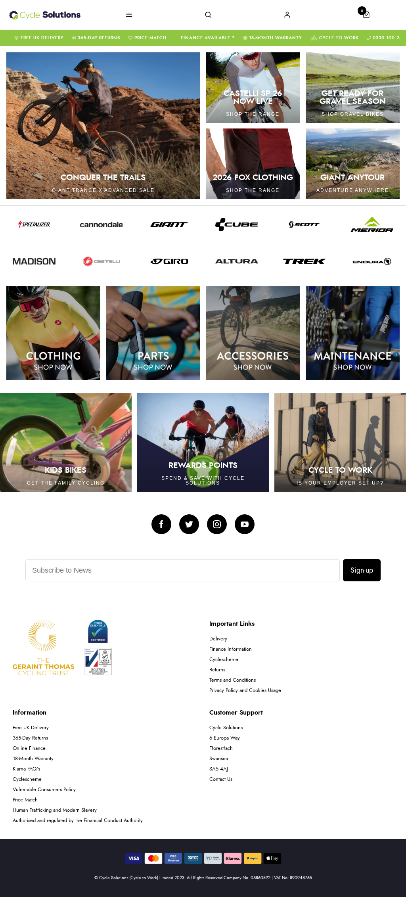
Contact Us (220, 779)
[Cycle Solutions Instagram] (217, 524)
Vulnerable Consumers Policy (44, 789)
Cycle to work (339, 38)
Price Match (150, 38)
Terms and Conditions (232, 680)
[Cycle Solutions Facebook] (161, 524)
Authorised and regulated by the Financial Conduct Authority (78, 820)
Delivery (218, 639)
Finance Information (230, 649)
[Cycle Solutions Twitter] (189, 524)
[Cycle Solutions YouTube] (245, 524)
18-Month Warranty (275, 38)
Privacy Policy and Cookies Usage (245, 690)
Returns (217, 670)
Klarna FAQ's (26, 769)
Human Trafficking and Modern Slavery (55, 810)
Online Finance (29, 748)
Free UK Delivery (42, 38)
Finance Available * (208, 38)
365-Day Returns (99, 38)
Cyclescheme (223, 659)
